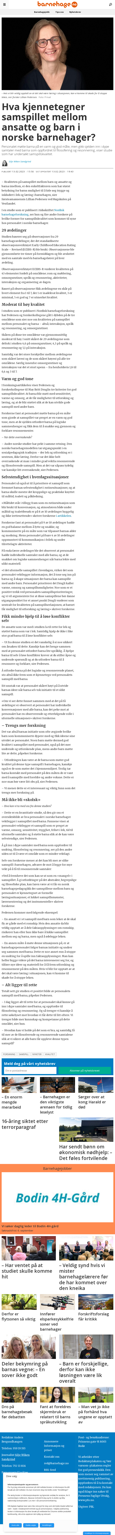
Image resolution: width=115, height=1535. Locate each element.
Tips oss (59, 12)
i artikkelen (63, 516)
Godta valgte (31, 1525)
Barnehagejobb (42, 12)
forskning (9, 1054)
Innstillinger (47, 1525)
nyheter (37, 1054)
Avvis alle (15, 1525)
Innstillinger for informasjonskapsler (97, 1533)
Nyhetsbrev (75, 12)
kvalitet (50, 1054)
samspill (24, 1054)
